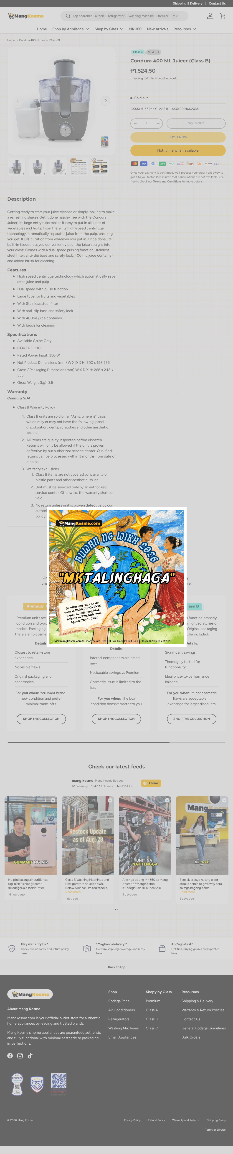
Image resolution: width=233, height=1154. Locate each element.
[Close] (181, 512)
